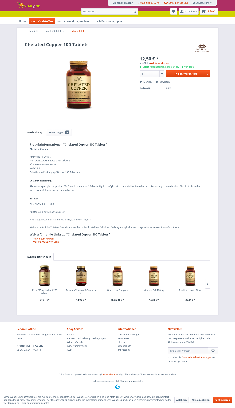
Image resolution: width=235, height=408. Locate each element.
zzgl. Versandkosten (159, 63)
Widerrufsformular (77, 345)
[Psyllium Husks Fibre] (190, 276)
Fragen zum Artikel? (43, 238)
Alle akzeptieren (201, 399)
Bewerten (164, 81)
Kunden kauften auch (39, 256)
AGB (69, 349)
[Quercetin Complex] (117, 276)
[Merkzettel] (173, 11)
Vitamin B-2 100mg (154, 290)
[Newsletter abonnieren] (213, 350)
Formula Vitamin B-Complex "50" (81, 292)
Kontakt (71, 334)
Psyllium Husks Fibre (190, 290)
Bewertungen (58, 132)
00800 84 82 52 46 (30, 346)
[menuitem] (122, 3)
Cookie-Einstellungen (129, 334)
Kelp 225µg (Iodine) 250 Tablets (44, 292)
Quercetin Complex (117, 290)
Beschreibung (34, 132)
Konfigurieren (222, 399)
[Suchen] (134, 11)
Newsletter (123, 338)
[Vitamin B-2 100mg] (154, 276)
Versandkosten (110, 374)
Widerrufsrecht (75, 342)
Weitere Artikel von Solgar (46, 241)
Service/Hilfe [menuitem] (202, 2)
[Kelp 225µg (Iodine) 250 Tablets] (45, 276)
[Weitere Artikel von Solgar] (201, 47)
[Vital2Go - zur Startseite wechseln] (29, 6)
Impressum (124, 349)
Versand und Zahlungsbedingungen (86, 338)
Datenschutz (124, 345)
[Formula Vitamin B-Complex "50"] (81, 276)
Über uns (122, 342)
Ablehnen (181, 399)
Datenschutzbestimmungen (197, 357)
